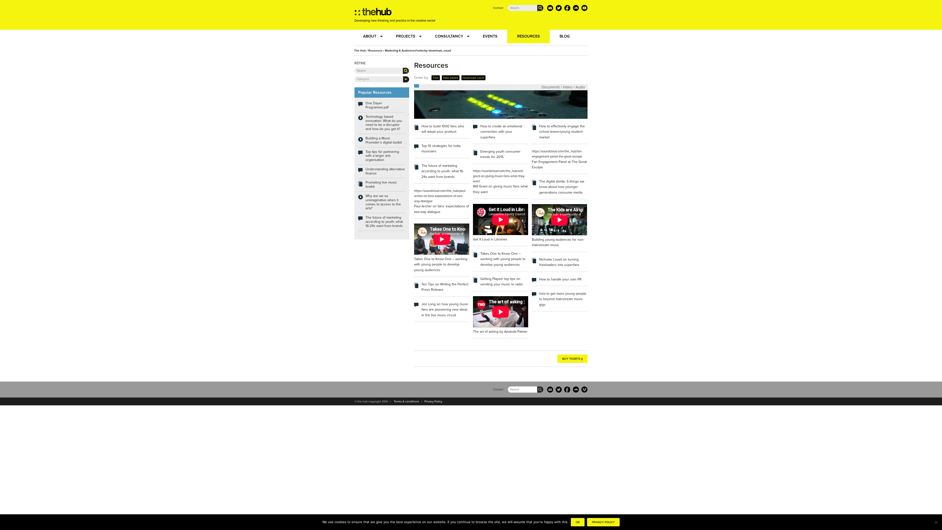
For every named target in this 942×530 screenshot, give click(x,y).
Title (436, 78)
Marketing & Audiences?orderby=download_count (418, 50)
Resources (528, 36)
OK (578, 522)
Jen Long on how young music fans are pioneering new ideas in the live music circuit (444, 309)
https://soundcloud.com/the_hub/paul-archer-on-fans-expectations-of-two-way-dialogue (440, 196)
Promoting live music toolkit (381, 184)
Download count (473, 78)
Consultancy (449, 36)
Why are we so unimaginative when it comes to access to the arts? (383, 202)
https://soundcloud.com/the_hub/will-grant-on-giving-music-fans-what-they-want (499, 176)
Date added (450, 78)
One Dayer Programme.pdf (377, 105)
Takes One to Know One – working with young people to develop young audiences (440, 264)
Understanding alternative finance (385, 171)
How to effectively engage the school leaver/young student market (562, 131)
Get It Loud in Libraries (490, 239)
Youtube (584, 8)
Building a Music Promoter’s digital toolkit (384, 140)
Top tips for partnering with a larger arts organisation (382, 156)
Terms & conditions (406, 401)
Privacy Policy (433, 401)
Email (550, 8)
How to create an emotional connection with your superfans (501, 131)
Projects (405, 36)
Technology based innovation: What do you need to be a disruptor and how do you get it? (384, 123)
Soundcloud (576, 8)
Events (490, 36)
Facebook (567, 8)
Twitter (559, 8)
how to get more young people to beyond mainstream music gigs (562, 299)
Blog (565, 36)
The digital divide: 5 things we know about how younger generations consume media (561, 187)
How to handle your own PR (560, 279)
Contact (498, 8)
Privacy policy (603, 522)
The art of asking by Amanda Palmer (500, 332)
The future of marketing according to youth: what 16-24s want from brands (442, 171)
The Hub (360, 50)
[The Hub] (373, 13)
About (369, 36)
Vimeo (584, 389)
